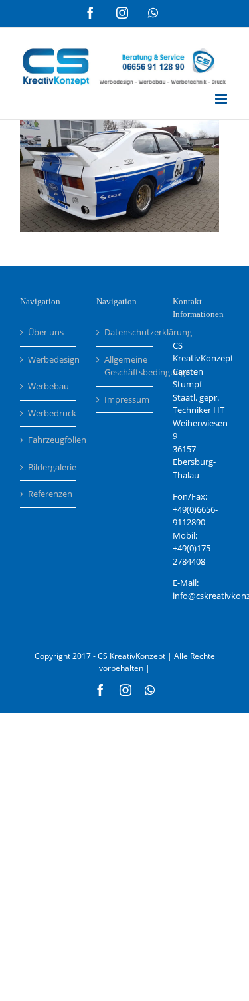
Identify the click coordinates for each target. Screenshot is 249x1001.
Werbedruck (49, 413)
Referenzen (49, 494)
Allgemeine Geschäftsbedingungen (125, 366)
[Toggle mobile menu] (222, 99)
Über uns (46, 332)
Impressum (125, 399)
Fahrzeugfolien (49, 440)
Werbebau (48, 386)
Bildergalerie (49, 467)
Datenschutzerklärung (125, 332)
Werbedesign (49, 359)
